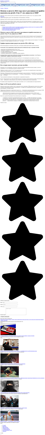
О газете (4, 425)
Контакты (4, 426)
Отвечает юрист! (6, 428)
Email (1, 304)
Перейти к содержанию (4, 0)
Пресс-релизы (5, 427)
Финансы (4, 431)
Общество (2, 16)
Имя (1, 302)
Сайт (1, 306)
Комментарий (3, 314)
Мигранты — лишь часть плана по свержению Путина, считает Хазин (13, 407)
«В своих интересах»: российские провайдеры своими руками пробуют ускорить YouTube (17, 335)
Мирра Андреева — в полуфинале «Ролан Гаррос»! (10, 421)
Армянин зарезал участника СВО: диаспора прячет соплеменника (12, 363)
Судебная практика (6, 429)
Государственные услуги (7, 430)
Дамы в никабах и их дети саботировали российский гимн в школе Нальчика (14, 392)
